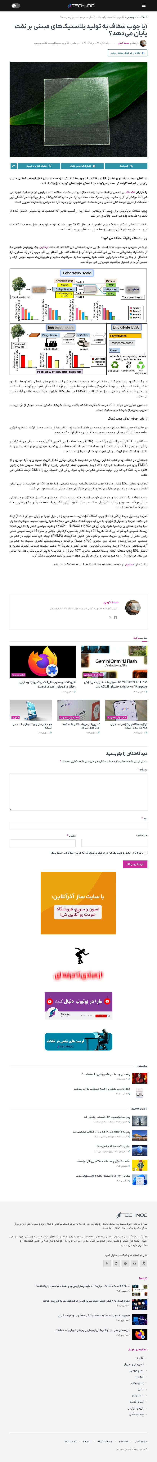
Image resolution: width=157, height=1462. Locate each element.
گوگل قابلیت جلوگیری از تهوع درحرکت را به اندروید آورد (102, 1089)
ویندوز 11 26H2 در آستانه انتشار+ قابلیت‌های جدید (103, 1176)
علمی (73, 43)
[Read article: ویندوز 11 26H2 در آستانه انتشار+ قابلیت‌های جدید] (139, 1179)
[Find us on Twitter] (143, 1263)
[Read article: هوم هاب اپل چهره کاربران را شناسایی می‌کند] (31, 710)
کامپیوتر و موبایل (134, 1364)
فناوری (66, 43)
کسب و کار (138, 1396)
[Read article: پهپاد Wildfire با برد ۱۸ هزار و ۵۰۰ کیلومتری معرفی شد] (139, 1135)
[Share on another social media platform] (14, 166)
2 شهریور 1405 (122, 1181)
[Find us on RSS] (107, 1263)
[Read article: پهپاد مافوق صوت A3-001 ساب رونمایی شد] (139, 1121)
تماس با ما (70, 1441)
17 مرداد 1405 (122, 1079)
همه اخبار (123, 1441)
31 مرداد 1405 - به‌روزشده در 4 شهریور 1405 (111, 1137)
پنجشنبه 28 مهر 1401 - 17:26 (95, 43)
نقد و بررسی (132, 17)
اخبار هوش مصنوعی (93, 675)
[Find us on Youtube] (134, 1263)
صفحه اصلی (141, 1441)
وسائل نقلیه (137, 1402)
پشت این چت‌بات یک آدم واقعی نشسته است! (106, 1074)
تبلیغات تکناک (104, 1441)
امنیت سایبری (18, 675)
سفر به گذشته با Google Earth (113, 1146)
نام (144, 818)
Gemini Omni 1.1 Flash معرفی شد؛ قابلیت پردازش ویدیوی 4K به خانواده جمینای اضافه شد (82, 1286)
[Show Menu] (144, 5)
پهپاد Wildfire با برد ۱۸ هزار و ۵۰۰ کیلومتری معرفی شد (101, 1131)
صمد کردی (123, 43)
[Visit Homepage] (81, 5)
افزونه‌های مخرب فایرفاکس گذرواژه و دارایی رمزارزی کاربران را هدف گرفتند (92, 1330)
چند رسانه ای (136, 1414)
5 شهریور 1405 (139, 692)
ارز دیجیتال (137, 1383)
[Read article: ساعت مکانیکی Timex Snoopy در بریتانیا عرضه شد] (139, 1165)
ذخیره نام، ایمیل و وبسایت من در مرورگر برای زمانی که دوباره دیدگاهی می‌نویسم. (97, 853)
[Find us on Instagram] (116, 1263)
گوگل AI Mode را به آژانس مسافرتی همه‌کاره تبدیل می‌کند (128, 726)
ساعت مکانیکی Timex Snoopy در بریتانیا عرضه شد (103, 1161)
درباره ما (87, 1441)
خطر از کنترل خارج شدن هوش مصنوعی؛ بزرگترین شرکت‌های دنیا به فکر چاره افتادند (86, 1301)
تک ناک (144, 17)
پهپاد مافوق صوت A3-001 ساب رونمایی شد (107, 1117)
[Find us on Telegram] (125, 1263)
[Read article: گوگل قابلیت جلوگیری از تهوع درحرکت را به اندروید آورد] (139, 1093)
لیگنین (43, 247)
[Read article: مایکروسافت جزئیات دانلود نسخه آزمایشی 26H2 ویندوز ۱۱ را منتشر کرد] (139, 1319)
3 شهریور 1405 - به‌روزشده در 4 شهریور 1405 (111, 1122)
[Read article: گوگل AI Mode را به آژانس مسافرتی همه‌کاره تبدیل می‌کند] (126, 710)
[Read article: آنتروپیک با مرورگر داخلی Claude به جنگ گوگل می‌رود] (78, 710)
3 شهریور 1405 (122, 1094)
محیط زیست (54, 43)
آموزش (140, 1377)
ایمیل (71, 836)
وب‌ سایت (141, 835)
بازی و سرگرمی (136, 1408)
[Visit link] (78, 903)
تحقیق (129, 564)
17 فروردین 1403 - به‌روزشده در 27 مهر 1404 (111, 1151)
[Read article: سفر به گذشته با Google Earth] (139, 1150)
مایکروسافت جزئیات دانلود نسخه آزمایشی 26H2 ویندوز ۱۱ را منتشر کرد (93, 1315)
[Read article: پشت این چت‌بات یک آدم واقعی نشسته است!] (139, 1078)
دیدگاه (142, 770)
